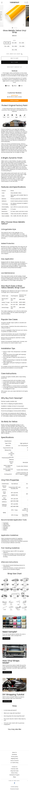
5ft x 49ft (7, 46)
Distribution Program (14, 775)
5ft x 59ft (14, 46)
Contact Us (14, 766)
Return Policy (14, 773)
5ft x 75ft (14, 49)
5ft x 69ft (22, 46)
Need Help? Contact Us (14, 67)
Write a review (14, 100)
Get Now (6, 638)
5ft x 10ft (7, 43)
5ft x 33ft (21, 43)
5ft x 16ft (14, 43)
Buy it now (14, 62)
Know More (7, 672)
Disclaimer (14, 754)
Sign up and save (14, 780)
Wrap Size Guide (14, 771)
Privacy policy (14, 756)
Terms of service (14, 760)
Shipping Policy (14, 758)
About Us (14, 752)
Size (14, 40)
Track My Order (14, 768)
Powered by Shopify (14, 788)
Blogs (14, 777)
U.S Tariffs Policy (14, 762)
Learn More (7, 701)
